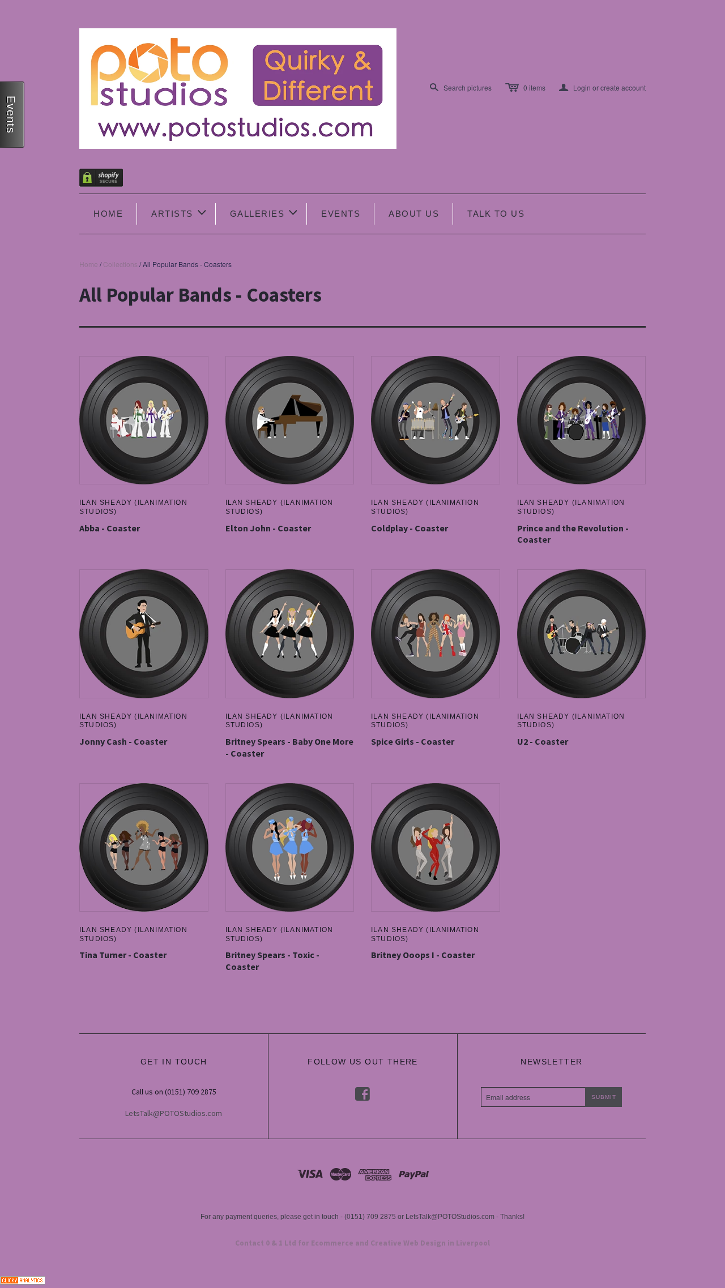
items (534, 87)
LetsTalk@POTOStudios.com (173, 1113)
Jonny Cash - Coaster (123, 741)
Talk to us (495, 213)
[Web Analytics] (22, 1279)
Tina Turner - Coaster (123, 954)
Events (340, 213)
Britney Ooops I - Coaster (423, 954)
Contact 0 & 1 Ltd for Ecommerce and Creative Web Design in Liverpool (362, 1243)
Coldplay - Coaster (409, 528)
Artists (179, 212)
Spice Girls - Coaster (412, 741)
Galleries (265, 212)
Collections (120, 264)
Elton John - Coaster (268, 528)
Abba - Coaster (109, 528)
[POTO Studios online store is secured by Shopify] (108, 180)
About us (414, 213)
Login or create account (602, 87)
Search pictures (467, 87)
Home (108, 213)
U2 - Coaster (542, 741)
